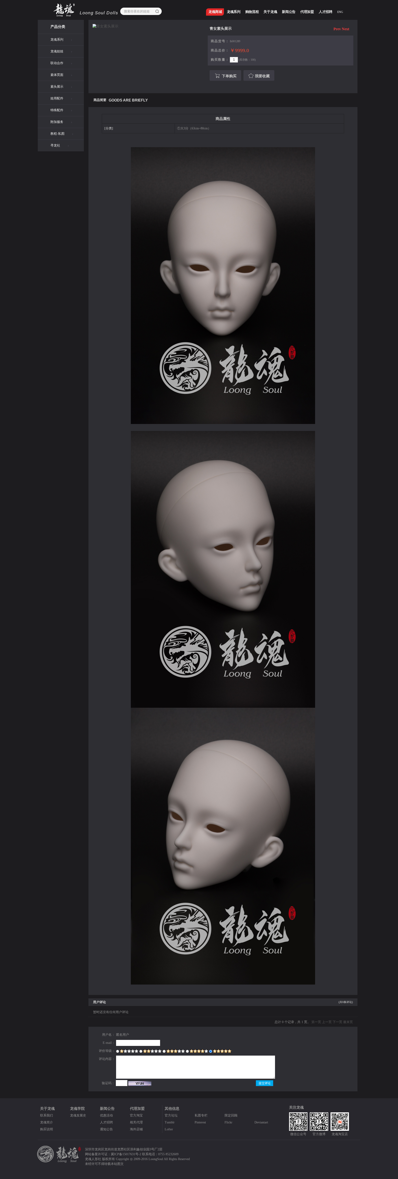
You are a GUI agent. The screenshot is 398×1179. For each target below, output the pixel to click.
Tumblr (170, 1122)
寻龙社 (55, 145)
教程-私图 (57, 133)
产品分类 (57, 27)
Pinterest (200, 1122)
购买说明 (46, 1129)
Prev (337, 29)
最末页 (348, 1022)
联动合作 (56, 63)
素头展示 (56, 86)
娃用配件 (56, 98)
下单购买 (229, 76)
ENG (340, 12)
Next (345, 29)
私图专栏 (201, 1115)
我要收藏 (262, 76)
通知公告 (106, 1129)
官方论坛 (171, 1115)
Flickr (228, 1122)
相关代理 (136, 1122)
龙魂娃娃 (56, 51)
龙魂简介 (46, 1122)
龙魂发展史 (78, 1115)
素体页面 (56, 75)
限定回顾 (231, 1115)
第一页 (316, 1022)
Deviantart (261, 1122)
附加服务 (56, 122)
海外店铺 (136, 1129)
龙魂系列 (56, 39)
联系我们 (46, 1115)
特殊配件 (56, 110)
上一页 (327, 1022)
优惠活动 (106, 1115)
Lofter (169, 1129)
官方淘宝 (136, 1115)
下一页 (337, 1022)
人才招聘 (106, 1122)
